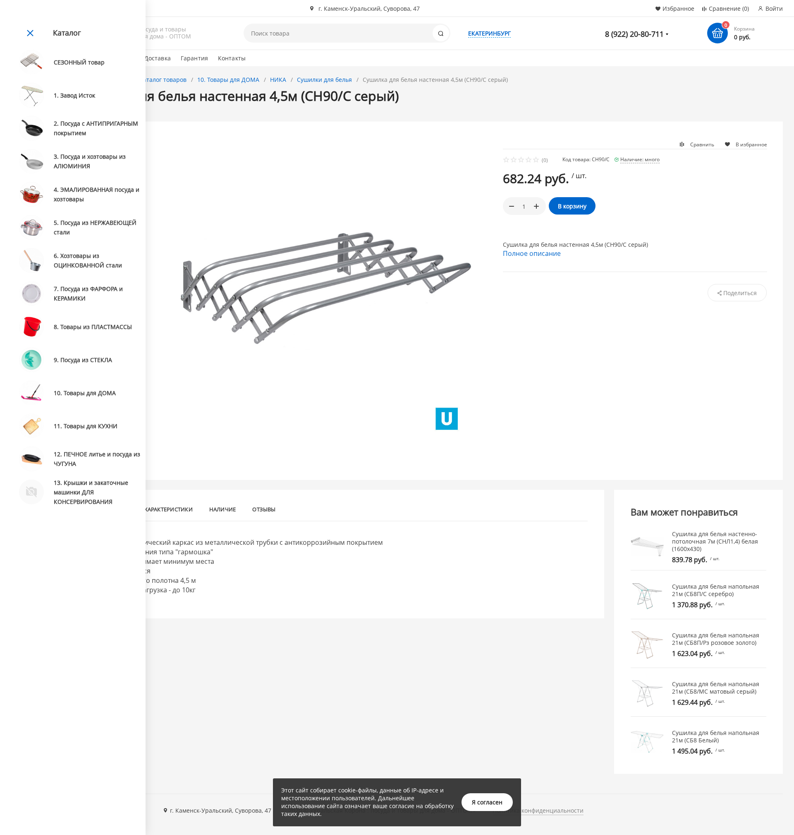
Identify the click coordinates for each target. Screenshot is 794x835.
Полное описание (532, 253)
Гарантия (194, 58)
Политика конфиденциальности (538, 810)
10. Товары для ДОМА (228, 80)
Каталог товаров (163, 80)
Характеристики (168, 509)
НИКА (278, 80)
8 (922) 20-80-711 (634, 34)
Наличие (222, 509)
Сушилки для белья (324, 80)
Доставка (157, 58)
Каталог (67, 33)
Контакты (232, 58)
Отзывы (263, 509)
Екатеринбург (489, 33)
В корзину (572, 206)
